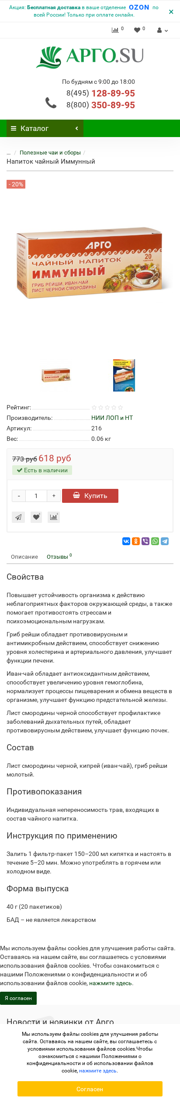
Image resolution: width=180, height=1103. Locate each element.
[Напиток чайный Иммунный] (56, 374)
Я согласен (18, 998)
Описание (24, 556)
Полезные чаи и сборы (50, 152)
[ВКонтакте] (126, 541)
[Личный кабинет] (161, 30)
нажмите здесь (110, 982)
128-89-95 (100, 93)
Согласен (89, 1089)
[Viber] (145, 541)
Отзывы (59, 556)
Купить (95, 495)
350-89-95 (100, 105)
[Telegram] (165, 541)
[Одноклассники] (136, 541)
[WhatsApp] (155, 541)
